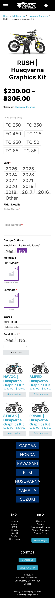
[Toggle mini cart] (46, 5)
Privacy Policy (40, 533)
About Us (40, 521)
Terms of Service (40, 530)
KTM (27, 472)
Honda (27, 454)
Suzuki (27, 499)
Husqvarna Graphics (38, 16)
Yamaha (27, 490)
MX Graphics (18, 16)
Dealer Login (40, 540)
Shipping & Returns (40, 527)
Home (6, 16)
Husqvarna (27, 481)
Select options (14, 394)
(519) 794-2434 (27, 567)
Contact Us (27, 560)
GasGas (27, 445)
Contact (40, 524)
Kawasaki (27, 463)
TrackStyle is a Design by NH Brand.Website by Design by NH (27, 593)
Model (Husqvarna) (12, 117)
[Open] (5, 5)
